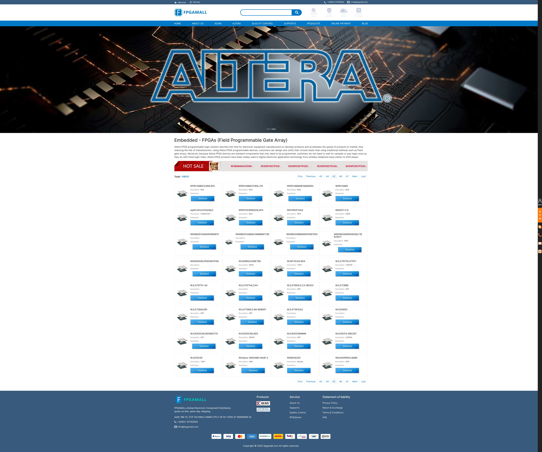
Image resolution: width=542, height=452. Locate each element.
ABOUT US (197, 23)
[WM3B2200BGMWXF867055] (295, 243)
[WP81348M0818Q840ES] (295, 194)
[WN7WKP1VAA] (295, 218)
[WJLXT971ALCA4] (247, 293)
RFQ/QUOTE (313, 23)
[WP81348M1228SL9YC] (198, 194)
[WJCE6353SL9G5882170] (198, 341)
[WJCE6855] (344, 317)
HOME (178, 23)
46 (340, 176)
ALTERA (236, 23)
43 (320, 176)
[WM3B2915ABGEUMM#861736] (247, 243)
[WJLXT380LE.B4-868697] (247, 317)
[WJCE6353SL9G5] (247, 341)
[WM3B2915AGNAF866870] (198, 243)
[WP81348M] (344, 194)
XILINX (218, 23)
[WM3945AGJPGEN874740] (198, 269)
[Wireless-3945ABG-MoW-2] (247, 365)
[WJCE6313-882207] (344, 341)
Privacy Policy (330, 402)
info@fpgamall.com (188, 426)
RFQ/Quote (295, 417)
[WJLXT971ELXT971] (344, 269)
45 (334, 176)
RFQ (540, 215)
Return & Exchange (333, 407)
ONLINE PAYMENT (341, 23)
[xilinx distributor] (264, 402)
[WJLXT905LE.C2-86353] (295, 293)
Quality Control (298, 412)
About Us (295, 402)
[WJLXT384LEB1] (198, 317)
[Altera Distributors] (264, 409)
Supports (295, 407)
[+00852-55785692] (540, 235)
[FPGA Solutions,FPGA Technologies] (190, 12)
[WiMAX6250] (295, 365)
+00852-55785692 (187, 421)
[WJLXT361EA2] (295, 317)
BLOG (365, 23)
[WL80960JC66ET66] (247, 269)
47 (347, 176)
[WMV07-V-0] (344, 218)
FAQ (325, 417)
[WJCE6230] (198, 365)
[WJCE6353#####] (295, 341)
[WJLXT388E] (344, 293)
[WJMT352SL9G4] (295, 269)
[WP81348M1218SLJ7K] (247, 194)
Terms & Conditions (333, 412)
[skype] (540, 227)
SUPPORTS (290, 23)
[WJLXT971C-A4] (198, 293)
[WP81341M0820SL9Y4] (247, 218)
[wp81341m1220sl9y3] (198, 218)
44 (327, 176)
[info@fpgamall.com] (540, 243)
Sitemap (196, 2)
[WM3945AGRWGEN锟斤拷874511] (344, 243)
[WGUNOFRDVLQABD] (344, 365)
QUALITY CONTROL (262, 23)
